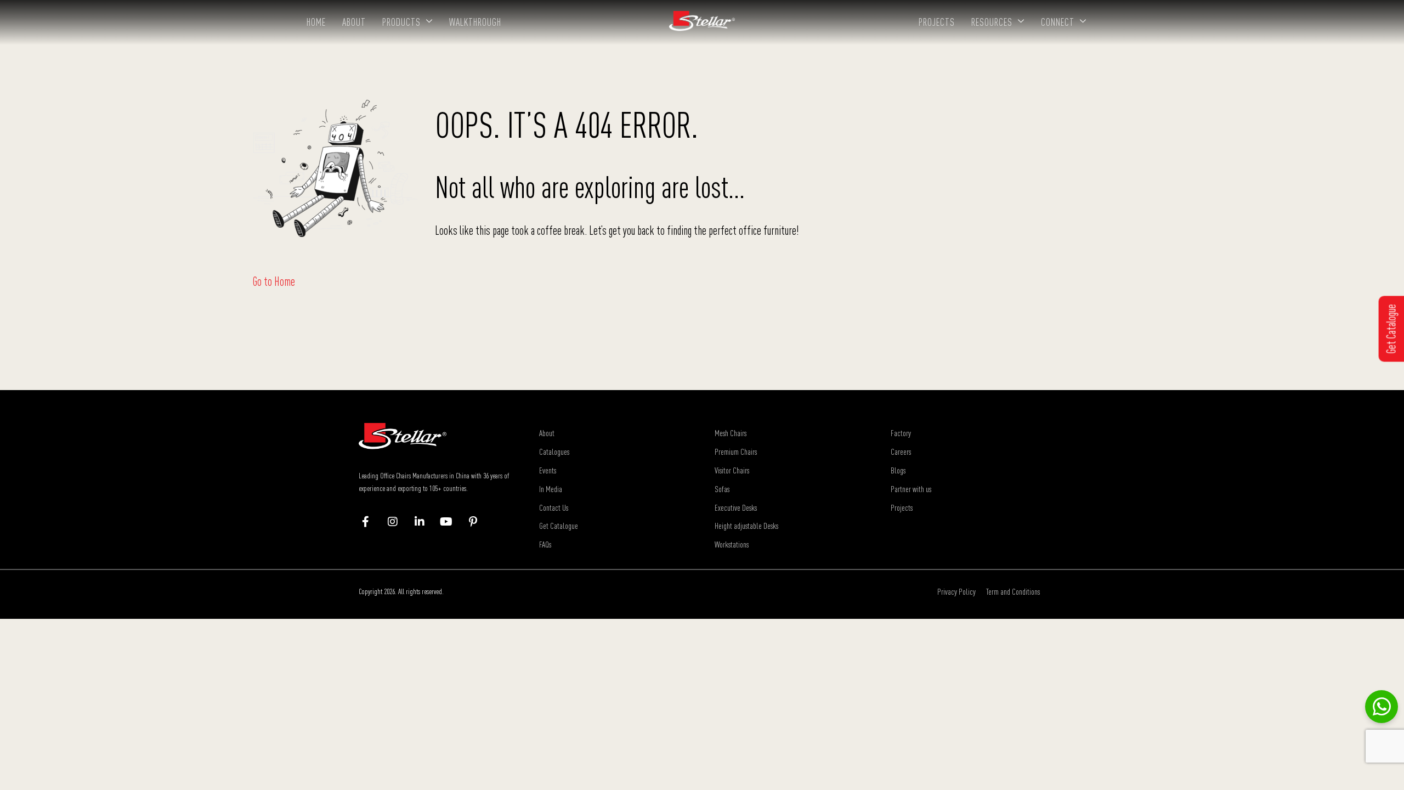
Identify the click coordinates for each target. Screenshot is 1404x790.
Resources (991, 22)
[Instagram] (398, 522)
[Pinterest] (478, 522)
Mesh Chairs (730, 433)
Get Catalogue (558, 526)
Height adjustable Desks (746, 526)
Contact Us (553, 507)
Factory (901, 433)
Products (401, 22)
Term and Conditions (1013, 591)
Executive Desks (736, 507)
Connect (1057, 22)
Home (316, 22)
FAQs (545, 544)
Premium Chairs (736, 451)
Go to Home (274, 281)
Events (547, 470)
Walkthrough (475, 22)
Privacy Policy (956, 591)
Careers (901, 451)
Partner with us (911, 489)
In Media (550, 489)
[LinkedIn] (424, 522)
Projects (937, 22)
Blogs (898, 470)
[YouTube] (451, 522)
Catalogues (554, 451)
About (354, 22)
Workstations (732, 544)
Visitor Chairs (732, 470)
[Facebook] (371, 522)
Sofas (722, 489)
